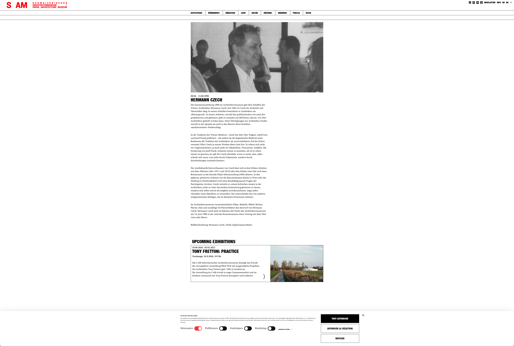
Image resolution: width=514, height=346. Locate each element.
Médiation (230, 12)
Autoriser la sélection (340, 328)
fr (511, 2)
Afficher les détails (284, 329)
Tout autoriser (340, 318)
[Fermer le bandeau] (363, 315)
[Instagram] (474, 2)
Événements (214, 12)
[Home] (37, 5)
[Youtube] (481, 2)
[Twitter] (477, 2)
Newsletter (489, 2)
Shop (243, 12)
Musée (255, 12)
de (503, 2)
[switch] (223, 328)
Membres (282, 12)
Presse (296, 12)
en (507, 2)
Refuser (339, 338)
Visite (308, 12)
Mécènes (268, 12)
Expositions (196, 12)
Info (499, 2)
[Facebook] (470, 2)
